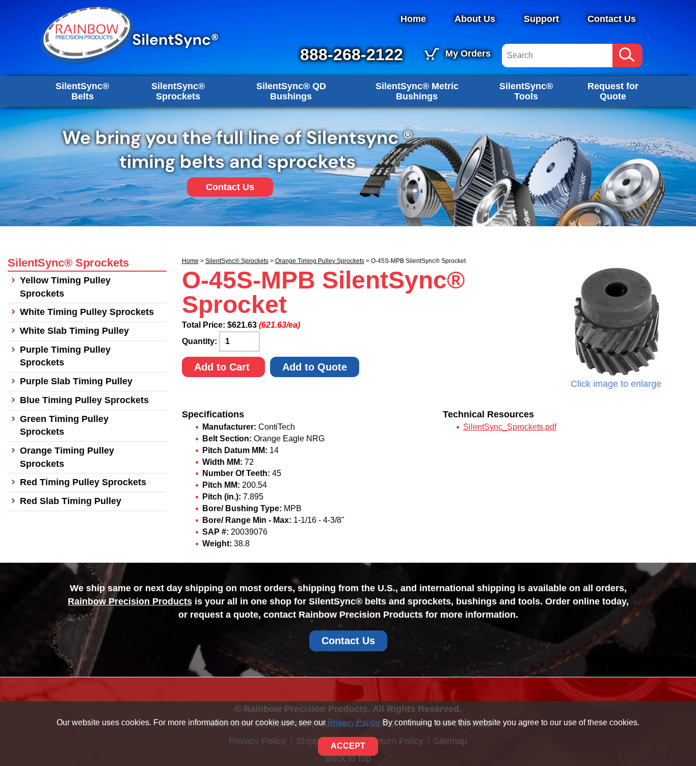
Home (413, 19)
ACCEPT (348, 746)
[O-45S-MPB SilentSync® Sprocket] (615, 322)
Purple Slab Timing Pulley (76, 381)
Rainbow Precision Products (130, 601)
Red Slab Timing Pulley (70, 501)
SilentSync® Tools (526, 91)
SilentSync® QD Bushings (291, 91)
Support (541, 19)
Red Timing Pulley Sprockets (83, 482)
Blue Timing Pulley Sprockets (84, 400)
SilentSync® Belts (82, 91)
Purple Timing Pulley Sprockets (65, 356)
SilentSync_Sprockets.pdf (509, 426)
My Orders (468, 53)
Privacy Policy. (354, 722)
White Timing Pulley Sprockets (87, 312)
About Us (474, 19)
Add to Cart (223, 367)
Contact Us (611, 19)
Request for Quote (612, 91)
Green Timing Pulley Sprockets (64, 425)
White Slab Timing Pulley (74, 331)
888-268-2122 (351, 54)
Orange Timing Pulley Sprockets (319, 261)
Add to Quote (314, 367)
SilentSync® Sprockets (178, 91)
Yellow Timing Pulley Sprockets (65, 287)
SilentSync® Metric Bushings (417, 91)
